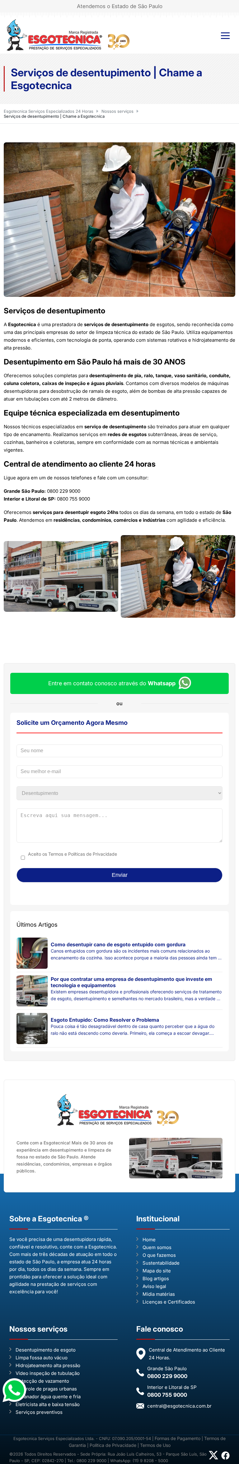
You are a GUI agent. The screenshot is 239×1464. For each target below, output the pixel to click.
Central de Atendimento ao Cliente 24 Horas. (187, 1354)
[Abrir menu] (225, 35)
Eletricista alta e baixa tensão (48, 1404)
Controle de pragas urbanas (46, 1389)
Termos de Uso (155, 1445)
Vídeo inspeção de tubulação (48, 1373)
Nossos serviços (117, 111)
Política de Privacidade (113, 1445)
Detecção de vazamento (42, 1381)
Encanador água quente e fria (48, 1397)
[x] (213, 1457)
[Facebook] (225, 1458)
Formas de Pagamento (178, 1438)
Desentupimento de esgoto (46, 1350)
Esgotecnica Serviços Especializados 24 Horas (48, 111)
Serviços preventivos (39, 1412)
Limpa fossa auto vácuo (42, 1358)
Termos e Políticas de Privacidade (82, 854)
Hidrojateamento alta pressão (48, 1365)
